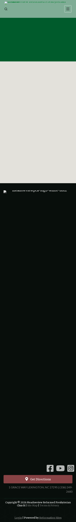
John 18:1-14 (38, 49)
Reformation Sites (50, 517)
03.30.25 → (60, 173)
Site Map (32, 505)
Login (18, 517)
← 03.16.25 (15, 165)
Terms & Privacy (49, 505)
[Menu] (67, 8)
